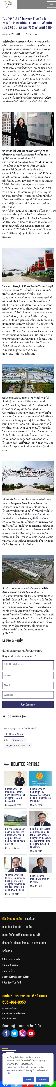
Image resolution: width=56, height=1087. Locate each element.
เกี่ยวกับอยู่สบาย (9, 1018)
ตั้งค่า (9, 1073)
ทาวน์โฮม (30, 919)
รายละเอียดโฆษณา (10, 1008)
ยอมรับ (42, 1079)
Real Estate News (14, 734)
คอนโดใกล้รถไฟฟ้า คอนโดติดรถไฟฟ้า (21, 935)
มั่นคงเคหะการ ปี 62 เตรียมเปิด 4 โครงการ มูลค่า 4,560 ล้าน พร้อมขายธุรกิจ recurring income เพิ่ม (15, 795)
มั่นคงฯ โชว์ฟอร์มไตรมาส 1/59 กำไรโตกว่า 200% (39, 879)
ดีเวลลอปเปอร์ (39, 943)
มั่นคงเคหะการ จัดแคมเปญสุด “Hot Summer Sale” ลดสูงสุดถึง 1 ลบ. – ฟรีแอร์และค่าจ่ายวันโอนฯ (40, 795)
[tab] (13, 919)
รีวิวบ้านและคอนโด (12, 919)
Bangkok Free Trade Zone (17, 745)
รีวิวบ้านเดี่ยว (8, 971)
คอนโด (28, 927)
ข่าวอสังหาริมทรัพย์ (27, 728)
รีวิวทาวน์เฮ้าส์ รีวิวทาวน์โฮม (15, 977)
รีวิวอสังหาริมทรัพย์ (11, 983)
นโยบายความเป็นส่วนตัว (18, 1067)
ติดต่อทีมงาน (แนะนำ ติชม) (13, 1013)
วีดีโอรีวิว (7, 951)
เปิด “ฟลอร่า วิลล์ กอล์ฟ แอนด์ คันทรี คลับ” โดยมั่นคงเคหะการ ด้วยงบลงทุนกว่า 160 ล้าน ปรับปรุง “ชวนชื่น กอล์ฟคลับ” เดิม (15, 836)
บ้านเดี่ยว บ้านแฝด (11, 927)
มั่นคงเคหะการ (19, 740)
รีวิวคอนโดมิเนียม (10, 965)
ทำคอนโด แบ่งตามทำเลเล (15, 943)
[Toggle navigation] (51, 4)
